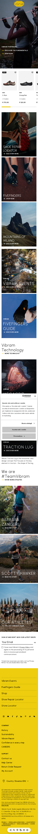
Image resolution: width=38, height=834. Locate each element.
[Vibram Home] (19, 4)
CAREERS (6, 747)
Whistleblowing (23, 823)
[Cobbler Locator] (20, 830)
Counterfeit (30, 822)
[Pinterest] (25, 716)
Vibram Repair (8, 738)
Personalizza (18, 436)
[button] (15, 781)
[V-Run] (9, 80)
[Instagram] (3, 716)
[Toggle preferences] (27, 830)
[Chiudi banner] (35, 396)
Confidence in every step (13, 742)
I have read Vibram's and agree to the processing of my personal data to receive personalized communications (19, 650)
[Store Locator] (17, 830)
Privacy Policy (25, 647)
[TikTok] (17, 716)
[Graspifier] (26, 80)
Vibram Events (9, 680)
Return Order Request (11, 767)
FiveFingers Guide (11, 687)
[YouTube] (8, 716)
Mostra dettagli (27, 423)
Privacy (4, 822)
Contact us (7, 758)
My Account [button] (7, 771)
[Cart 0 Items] (24, 830)
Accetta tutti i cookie (19, 429)
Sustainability (8, 734)
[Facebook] (12, 716)
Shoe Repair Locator (13, 699)
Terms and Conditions (16, 822)
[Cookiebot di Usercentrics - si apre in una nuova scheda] (23, 396)
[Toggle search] (14, 830)
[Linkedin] (21, 716)
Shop (4, 693)
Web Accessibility (9, 823)
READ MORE (5, 805)
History (5, 730)
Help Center (7, 762)
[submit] (34, 642)
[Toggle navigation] (11, 830)
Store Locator (9, 705)
